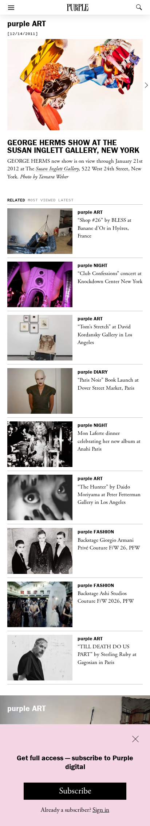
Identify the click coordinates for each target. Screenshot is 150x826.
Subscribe (75, 791)
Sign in (100, 810)
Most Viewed (42, 200)
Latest (66, 200)
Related (16, 200)
